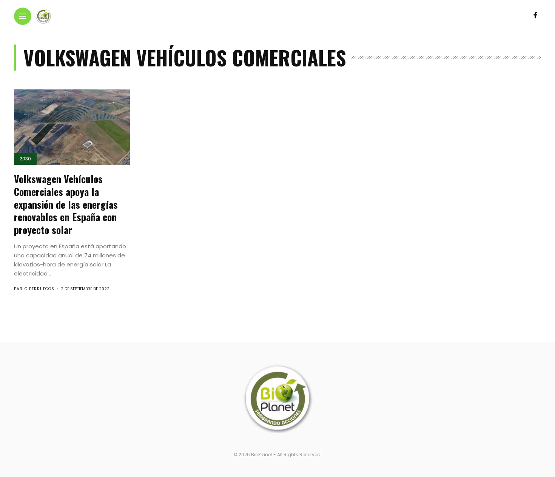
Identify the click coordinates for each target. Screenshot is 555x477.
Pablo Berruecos (34, 289)
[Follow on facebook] (535, 15)
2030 (25, 158)
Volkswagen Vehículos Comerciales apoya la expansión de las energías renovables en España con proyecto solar (66, 204)
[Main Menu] (22, 16)
